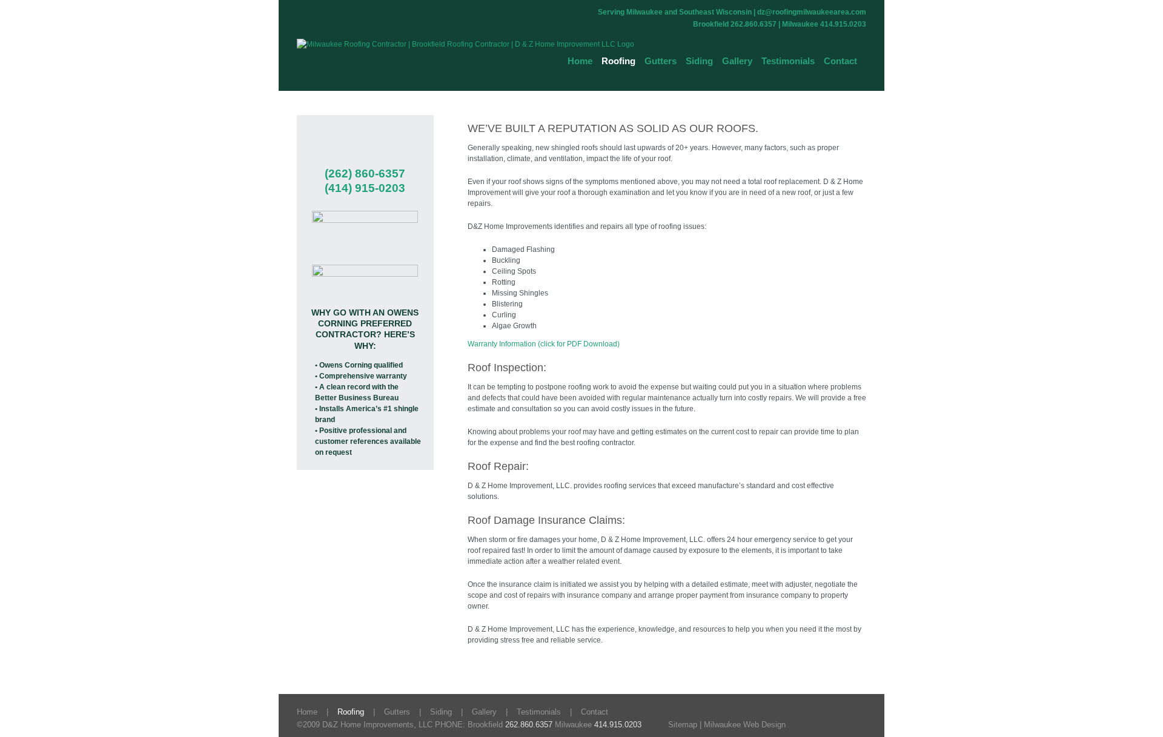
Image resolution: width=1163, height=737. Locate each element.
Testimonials (539, 711)
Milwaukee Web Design (745, 724)
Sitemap (682, 724)
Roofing (350, 711)
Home (307, 711)
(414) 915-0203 (365, 188)
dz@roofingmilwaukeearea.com (811, 12)
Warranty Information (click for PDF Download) (544, 344)
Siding (441, 711)
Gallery (484, 711)
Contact (594, 711)
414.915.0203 (617, 724)
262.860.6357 (528, 724)
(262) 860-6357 (365, 173)
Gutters (397, 711)
